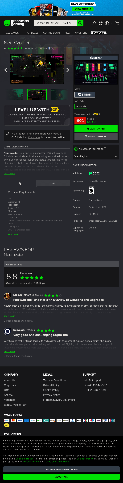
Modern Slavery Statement (59, 399)
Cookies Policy (85, 458)
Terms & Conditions (54, 380)
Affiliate (8, 395)
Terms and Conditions (57, 461)
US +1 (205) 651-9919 (95, 390)
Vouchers (9, 399)
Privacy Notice (51, 395)
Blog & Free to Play (15, 404)
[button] (13, 32)
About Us (9, 380)
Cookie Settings (25, 458)
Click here (34, 137)
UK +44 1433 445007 (95, 385)
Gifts (6, 390)
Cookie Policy (51, 390)
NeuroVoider (80, 106)
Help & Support (92, 380)
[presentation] (6, 70)
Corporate (10, 385)
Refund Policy (51, 385)
